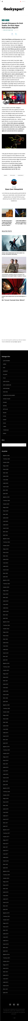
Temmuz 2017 (6, 833)
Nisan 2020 (5, 718)
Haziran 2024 (6, 545)
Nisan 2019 (5, 760)
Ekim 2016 (5, 864)
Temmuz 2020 (6, 708)
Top (14, 1018)
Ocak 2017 (5, 854)
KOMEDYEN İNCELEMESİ (9, 395)
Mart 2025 (5, 514)
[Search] (20, 1)
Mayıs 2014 (5, 965)
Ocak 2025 (5, 521)
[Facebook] (12, 34)
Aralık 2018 (5, 774)
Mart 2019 (5, 763)
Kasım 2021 (6, 653)
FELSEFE (5, 374)
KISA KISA (5, 392)
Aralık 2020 (5, 691)
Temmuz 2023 (6, 583)
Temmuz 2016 (6, 874)
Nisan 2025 (5, 511)
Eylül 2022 (5, 618)
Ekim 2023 (5, 573)
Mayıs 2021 (5, 673)
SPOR (4, 423)
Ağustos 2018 (6, 788)
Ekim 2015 (5, 906)
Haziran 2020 (6, 712)
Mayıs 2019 (5, 757)
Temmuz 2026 (6, 459)
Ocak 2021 (5, 687)
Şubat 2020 (5, 725)
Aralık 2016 (5, 857)
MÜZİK (4, 412)
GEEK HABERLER (7, 385)
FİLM (3, 20)
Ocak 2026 (5, 479)
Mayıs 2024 (5, 549)
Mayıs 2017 (5, 840)
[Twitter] (16, 34)
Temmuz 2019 (6, 750)
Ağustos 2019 (6, 746)
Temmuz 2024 (6, 542)
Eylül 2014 (5, 951)
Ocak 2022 (5, 646)
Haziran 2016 (6, 878)
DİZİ (4, 367)
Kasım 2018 (6, 777)
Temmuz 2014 (6, 958)
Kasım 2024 (6, 528)
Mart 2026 (5, 472)
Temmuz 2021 (6, 666)
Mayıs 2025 (5, 507)
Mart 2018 (5, 805)
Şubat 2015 (5, 933)
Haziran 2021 (6, 670)
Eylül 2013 (5, 992)
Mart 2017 (5, 847)
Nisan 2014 (5, 968)
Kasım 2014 (6, 944)
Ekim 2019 (5, 739)
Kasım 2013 (6, 985)
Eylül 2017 (5, 826)
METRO (7, 20)
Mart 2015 (5, 930)
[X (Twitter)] (14, 1004)
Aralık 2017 (5, 815)
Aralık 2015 (5, 899)
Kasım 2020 (6, 694)
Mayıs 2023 (5, 590)
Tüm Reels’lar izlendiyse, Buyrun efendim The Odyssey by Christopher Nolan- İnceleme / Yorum (14, 275)
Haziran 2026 (6, 462)
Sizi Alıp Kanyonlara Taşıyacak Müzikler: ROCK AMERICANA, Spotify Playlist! (7, 223)
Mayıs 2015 (5, 923)
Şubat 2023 (5, 601)
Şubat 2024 (5, 559)
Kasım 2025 (6, 486)
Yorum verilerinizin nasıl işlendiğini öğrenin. (11, 341)
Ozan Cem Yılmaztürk (8, 30)
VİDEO (4, 433)
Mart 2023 (5, 597)
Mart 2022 (5, 639)
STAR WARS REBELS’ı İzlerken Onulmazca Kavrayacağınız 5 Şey (20, 222)
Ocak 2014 (5, 978)
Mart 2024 (5, 556)
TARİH (4, 426)
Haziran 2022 (6, 628)
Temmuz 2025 (6, 500)
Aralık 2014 (5, 940)
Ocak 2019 (5, 770)
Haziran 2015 (6, 919)
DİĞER (4, 364)
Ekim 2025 (5, 490)
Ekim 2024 (5, 531)
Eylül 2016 (5, 867)
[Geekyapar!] (14, 9)
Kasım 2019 (6, 736)
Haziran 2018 (6, 795)
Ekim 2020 (5, 698)
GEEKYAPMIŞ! (6, 388)
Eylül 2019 (5, 743)
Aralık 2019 (5, 732)
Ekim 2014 (5, 947)
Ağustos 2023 (6, 580)
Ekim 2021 (5, 656)
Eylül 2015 (5, 909)
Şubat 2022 (5, 642)
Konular (5, 402)
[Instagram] (18, 1004)
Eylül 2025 (5, 493)
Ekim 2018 (5, 781)
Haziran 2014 (6, 961)
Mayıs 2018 (5, 798)
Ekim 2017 (5, 822)
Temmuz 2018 (6, 791)
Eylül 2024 (5, 535)
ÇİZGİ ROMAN (6, 360)
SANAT (4, 419)
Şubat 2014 (5, 975)
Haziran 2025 (6, 504)
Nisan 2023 (5, 594)
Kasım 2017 (6, 819)
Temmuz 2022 (6, 625)
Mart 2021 (5, 680)
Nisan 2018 (5, 802)
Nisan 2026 (5, 469)
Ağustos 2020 (6, 705)
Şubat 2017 (5, 850)
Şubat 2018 (5, 809)
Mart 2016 (5, 888)
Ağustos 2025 (6, 497)
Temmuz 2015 (6, 916)
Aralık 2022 (5, 608)
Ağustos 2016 (6, 871)
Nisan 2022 (5, 635)
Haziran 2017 (6, 836)
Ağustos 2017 (6, 829)
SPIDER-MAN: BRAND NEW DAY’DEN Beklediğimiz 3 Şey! (14, 297)
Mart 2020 (5, 722)
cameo (5, 175)
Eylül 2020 (5, 701)
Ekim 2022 (5, 614)
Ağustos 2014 (6, 954)
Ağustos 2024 (6, 538)
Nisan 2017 (5, 843)
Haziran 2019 (6, 753)
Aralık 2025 (5, 483)
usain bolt (21, 175)
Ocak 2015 (5, 937)
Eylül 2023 (5, 576)
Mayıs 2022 (5, 632)
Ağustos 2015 (6, 913)
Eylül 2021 (5, 660)
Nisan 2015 (5, 926)
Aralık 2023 (5, 566)
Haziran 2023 (6, 587)
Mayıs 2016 (5, 881)
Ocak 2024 (5, 563)
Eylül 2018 (5, 784)
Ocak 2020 (5, 729)
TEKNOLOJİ (5, 430)
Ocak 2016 (5, 895)
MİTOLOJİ (5, 409)
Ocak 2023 (5, 604)
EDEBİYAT (5, 371)
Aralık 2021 (5, 649)
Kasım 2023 (6, 569)
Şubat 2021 (5, 684)
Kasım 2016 (6, 861)
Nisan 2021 (5, 677)
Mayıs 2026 (5, 466)
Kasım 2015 (6, 902)
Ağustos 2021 (6, 663)
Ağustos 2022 (6, 621)
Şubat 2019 (5, 767)
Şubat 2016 (5, 892)
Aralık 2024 (5, 524)
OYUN (4, 416)
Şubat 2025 (5, 517)
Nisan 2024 (5, 552)
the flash (12, 175)
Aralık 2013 (5, 982)
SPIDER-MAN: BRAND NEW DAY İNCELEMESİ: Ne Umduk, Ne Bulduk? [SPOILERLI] (13, 253)
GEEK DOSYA (6, 381)
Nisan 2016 (5, 885)
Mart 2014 (5, 971)
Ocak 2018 (5, 812)
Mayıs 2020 (5, 715)
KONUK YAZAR (6, 398)
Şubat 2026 (5, 476)
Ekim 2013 (5, 989)
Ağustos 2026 (6, 455)
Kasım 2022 (6, 611)
